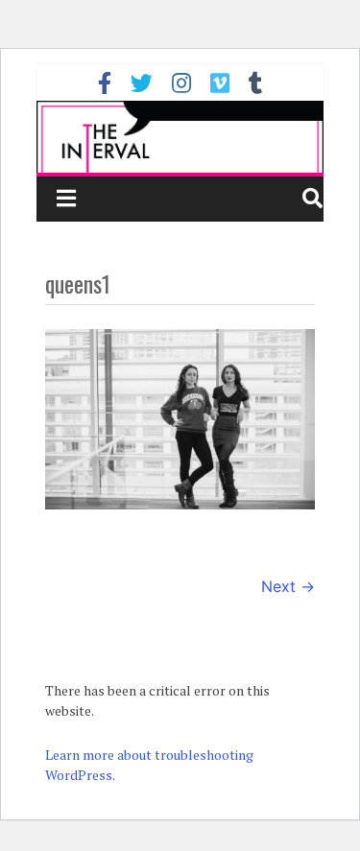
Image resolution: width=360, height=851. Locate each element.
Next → (288, 586)
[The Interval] (180, 137)
